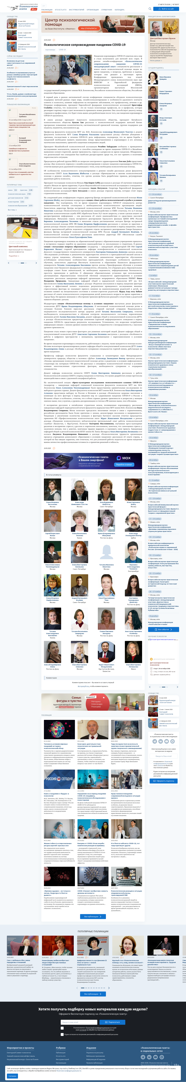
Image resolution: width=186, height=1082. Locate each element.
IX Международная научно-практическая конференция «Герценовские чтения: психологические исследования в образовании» (161, 324)
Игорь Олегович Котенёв (166, 119)
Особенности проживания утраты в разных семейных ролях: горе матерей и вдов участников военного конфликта (22, 76)
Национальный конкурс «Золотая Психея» (23, 1059)
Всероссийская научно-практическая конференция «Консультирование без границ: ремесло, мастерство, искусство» (163, 564)
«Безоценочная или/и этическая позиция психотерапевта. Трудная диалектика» (161, 962)
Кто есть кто (60, 10)
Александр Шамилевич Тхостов (118, 132)
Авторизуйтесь (83, 686)
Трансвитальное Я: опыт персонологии (22, 86)
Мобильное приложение (95, 1056)
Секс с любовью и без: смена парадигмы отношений (18, 961)
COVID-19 (62, 50)
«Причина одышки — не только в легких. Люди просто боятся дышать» (57, 893)
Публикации (46, 10)
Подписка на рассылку (94, 1053)
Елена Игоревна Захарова (166, 104)
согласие (160, 765)
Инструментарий (76, 10)
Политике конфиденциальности (69, 1071)
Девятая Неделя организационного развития (162, 202)
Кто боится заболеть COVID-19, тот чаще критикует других (125, 844)
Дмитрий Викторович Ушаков (162, 38)
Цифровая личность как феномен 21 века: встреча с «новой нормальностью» (92, 962)
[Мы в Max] (172, 741)
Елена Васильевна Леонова (69, 284)
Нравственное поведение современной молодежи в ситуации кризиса (125, 796)
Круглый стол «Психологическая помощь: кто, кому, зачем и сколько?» (127, 961)
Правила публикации (94, 1063)
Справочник (106, 10)
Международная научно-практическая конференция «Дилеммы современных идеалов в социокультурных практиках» (162, 528)
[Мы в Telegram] (154, 741)
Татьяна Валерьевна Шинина (168, 176)
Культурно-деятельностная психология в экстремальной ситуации (89, 746)
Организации (93, 10)
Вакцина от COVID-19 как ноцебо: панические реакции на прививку (91, 844)
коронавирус (50, 50)
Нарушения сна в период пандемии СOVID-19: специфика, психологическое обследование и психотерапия (92, 797)
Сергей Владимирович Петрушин (168, 133)
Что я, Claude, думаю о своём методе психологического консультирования (22, 95)
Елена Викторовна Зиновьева (106, 373)
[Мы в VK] (160, 741)
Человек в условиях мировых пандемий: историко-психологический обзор (56, 746)
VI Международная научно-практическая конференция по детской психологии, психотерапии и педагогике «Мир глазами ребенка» (163, 305)
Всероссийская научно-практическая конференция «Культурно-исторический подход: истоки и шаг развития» (163, 583)
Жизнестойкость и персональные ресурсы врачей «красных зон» (57, 844)
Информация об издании (95, 1059)
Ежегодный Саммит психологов (19, 1053)
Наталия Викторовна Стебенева (168, 147)
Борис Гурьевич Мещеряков (166, 92)
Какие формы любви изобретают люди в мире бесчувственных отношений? (55, 962)
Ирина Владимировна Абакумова (77, 306)
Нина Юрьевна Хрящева (165, 78)
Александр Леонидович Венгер (110, 358)
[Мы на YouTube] (166, 741)
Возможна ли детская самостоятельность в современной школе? (21, 63)
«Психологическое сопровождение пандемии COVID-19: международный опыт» (118, 64)
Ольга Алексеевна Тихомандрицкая (72, 388)
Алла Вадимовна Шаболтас (76, 173)
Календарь (119, 10)
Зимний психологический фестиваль (21, 1056)
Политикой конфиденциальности (162, 762)
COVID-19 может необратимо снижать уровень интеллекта (93, 892)
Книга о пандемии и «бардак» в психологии (56, 795)
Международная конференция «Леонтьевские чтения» (160, 623)
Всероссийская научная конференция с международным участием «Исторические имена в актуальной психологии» (163, 490)
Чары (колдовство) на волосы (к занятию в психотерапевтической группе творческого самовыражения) (126, 746)
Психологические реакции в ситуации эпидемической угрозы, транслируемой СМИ (126, 893)
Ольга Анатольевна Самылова (167, 162)
